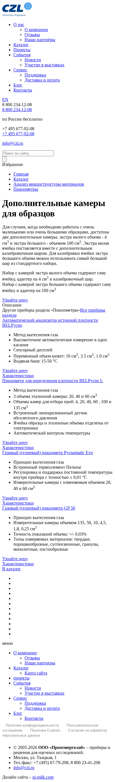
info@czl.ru (23, 767)
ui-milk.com (43, 777)
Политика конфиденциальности (32, 725)
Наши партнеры (40, 662)
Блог (17, 713)
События (21, 683)
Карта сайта (36, 673)
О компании (25, 652)
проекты (21, 678)
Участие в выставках (44, 693)
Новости (33, 688)
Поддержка (35, 703)
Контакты (34, 718)
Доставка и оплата (42, 708)
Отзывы (32, 657)
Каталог (21, 668)
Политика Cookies (45, 730)
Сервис (20, 698)
